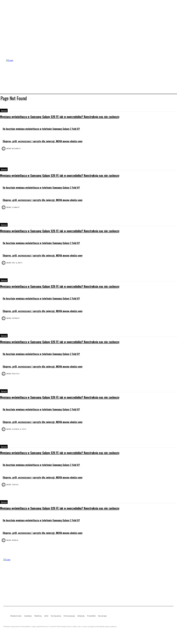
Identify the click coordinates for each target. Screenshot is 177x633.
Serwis (4, 110)
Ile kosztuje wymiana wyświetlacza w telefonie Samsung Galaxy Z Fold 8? (41, 129)
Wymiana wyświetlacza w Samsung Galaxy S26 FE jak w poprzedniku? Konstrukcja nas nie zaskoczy (59, 116)
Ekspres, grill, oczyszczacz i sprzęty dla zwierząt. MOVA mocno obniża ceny (42, 141)
